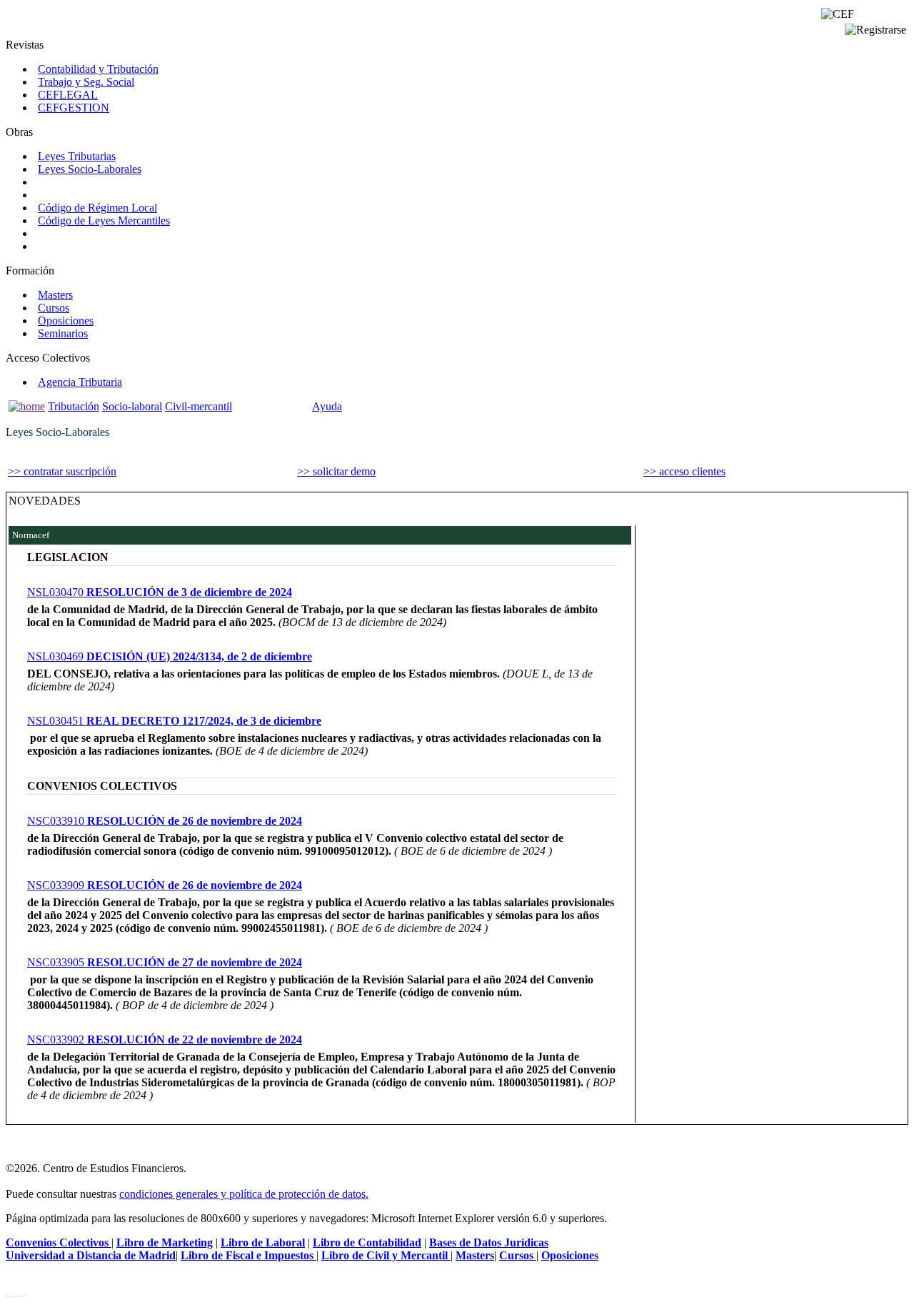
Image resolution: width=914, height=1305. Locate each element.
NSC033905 (164, 962)
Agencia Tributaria (80, 382)
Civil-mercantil (198, 406)
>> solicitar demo (336, 471)
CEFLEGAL (68, 95)
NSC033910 (164, 821)
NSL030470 (159, 592)
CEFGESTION (73, 107)
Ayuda (327, 406)
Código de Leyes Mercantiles (104, 220)
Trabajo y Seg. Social (86, 82)
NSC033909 (164, 885)
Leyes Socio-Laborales (89, 169)
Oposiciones (66, 320)
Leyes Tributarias (77, 156)
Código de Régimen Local (97, 208)
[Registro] (875, 30)
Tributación (73, 406)
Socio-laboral (132, 406)
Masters (55, 295)
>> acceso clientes (684, 471)
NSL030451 (174, 721)
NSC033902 (164, 1039)
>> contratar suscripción (62, 471)
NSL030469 (169, 656)
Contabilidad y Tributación (98, 69)
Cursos (53, 308)
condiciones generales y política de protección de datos (242, 1194)
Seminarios (63, 333)
